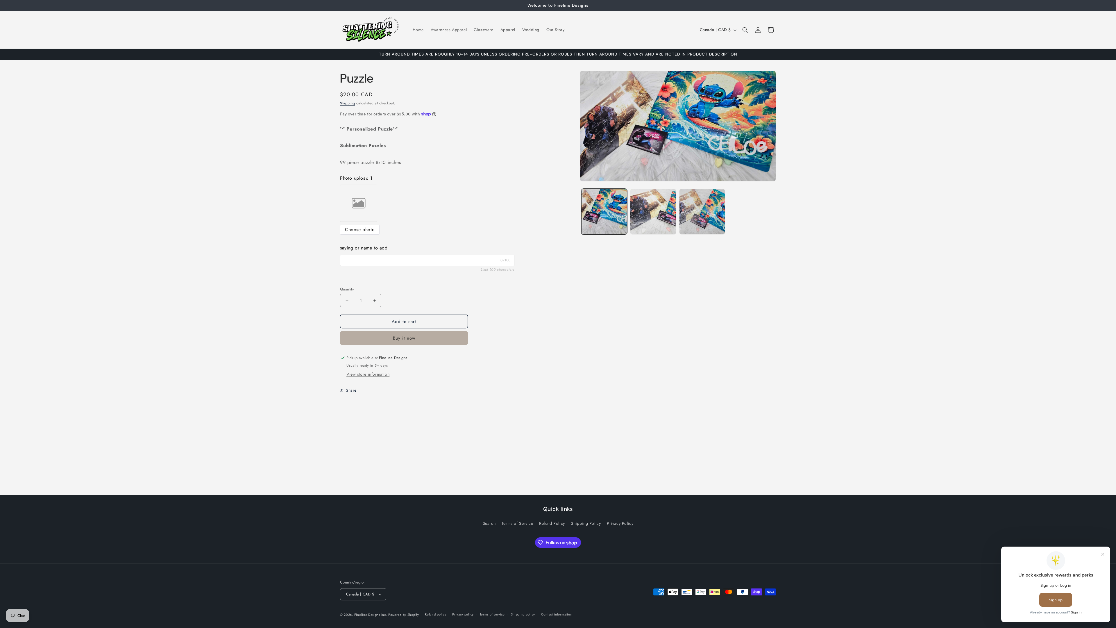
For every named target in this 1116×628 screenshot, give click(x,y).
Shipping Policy (586, 523)
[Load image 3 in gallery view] (702, 212)
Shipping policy (523, 614)
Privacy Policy (620, 523)
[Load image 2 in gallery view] (653, 212)
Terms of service (492, 614)
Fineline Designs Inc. (370, 614)
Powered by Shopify (403, 614)
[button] (745, 30)
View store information (367, 374)
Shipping (347, 103)
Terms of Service (517, 523)
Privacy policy (463, 614)
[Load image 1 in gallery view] (604, 212)
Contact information (556, 614)
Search (489, 523)
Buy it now (404, 338)
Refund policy (435, 614)
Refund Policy (552, 523)
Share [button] (351, 390)
